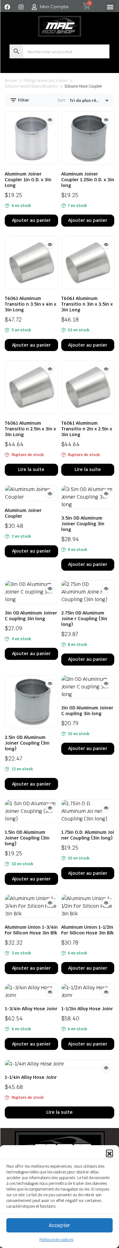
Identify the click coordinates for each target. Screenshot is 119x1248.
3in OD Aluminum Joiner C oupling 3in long (31, 615)
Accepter (59, 1225)
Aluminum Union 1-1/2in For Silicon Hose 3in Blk (87, 930)
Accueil (11, 80)
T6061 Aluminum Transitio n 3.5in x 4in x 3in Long (30, 304)
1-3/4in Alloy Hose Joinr (31, 1009)
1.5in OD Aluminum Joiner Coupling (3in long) (27, 837)
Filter (23, 100)
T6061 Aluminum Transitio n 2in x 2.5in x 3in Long (86, 428)
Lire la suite (31, 469)
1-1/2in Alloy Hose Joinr (87, 1009)
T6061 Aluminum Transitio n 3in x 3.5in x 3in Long (87, 304)
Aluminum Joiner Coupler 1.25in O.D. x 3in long (87, 179)
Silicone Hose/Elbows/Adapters (31, 86)
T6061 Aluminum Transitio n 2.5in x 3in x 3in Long (30, 428)
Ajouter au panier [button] (31, 220)
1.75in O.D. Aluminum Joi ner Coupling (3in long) (87, 835)
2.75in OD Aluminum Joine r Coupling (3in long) (84, 618)
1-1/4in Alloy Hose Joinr (31, 1077)
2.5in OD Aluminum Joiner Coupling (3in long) (27, 743)
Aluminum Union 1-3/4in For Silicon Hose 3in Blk (31, 930)
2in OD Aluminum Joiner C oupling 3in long (87, 710)
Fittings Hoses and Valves (45, 80)
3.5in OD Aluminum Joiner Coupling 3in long (82, 523)
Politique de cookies (56, 1239)
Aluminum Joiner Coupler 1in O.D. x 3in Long (28, 179)
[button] (109, 1153)
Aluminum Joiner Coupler (23, 513)
